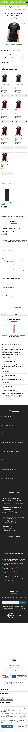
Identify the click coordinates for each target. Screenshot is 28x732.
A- (1, 698)
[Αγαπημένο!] (6, 98)
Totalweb (19, 683)
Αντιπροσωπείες (6, 416)
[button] (14, 729)
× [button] (26, 708)
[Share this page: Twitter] (8, 57)
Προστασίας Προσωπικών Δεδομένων (12, 609)
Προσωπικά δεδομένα (14, 665)
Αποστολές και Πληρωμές (8, 425)
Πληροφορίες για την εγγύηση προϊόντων (12, 442)
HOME (3, 9)
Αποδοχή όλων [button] (7, 726)
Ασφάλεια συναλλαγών (14, 668)
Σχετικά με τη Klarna (7, 434)
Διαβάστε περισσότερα (19, 717)
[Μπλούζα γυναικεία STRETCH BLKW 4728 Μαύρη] (14, 32)
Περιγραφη (3, 216)
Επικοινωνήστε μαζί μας (8, 478)
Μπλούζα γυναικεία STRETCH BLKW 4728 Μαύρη (16, 9)
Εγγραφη (23, 602)
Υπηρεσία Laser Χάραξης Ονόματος (11, 451)
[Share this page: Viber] (19, 57)
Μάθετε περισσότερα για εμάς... (17, 560)
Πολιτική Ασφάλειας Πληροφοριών (14, 670)
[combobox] (24, 708)
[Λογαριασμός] (22, 6)
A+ (3, 698)
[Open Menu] (1, 6)
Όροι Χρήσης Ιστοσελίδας (14, 667)
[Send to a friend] (22, 57)
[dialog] (14, 719)
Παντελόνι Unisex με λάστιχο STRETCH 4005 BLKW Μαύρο (7, 203)
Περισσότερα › (6, 357)
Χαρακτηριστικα (11, 216)
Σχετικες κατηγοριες (21, 216)
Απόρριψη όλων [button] (20, 726)
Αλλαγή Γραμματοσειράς (7, 699)
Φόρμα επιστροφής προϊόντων (10, 469)
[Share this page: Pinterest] (12, 57)
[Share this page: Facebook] (5, 57)
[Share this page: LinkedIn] (15, 57)
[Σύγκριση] (8, 98)
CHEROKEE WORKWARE (15, 50)
